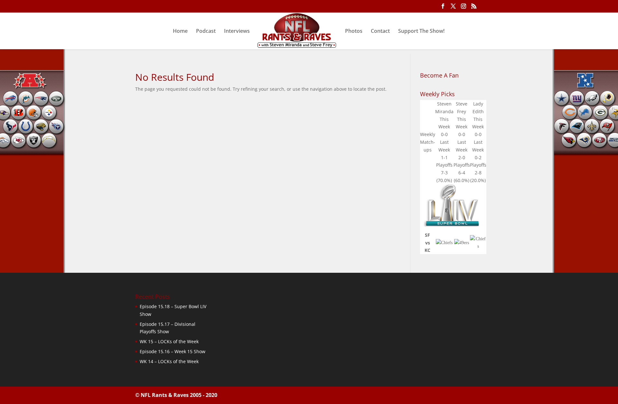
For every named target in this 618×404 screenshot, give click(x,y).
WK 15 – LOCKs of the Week (169, 341)
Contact (380, 31)
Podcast (206, 31)
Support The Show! (421, 31)
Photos (353, 31)
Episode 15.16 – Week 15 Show (172, 351)
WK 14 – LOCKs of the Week (169, 361)
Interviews (237, 31)
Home (180, 31)
